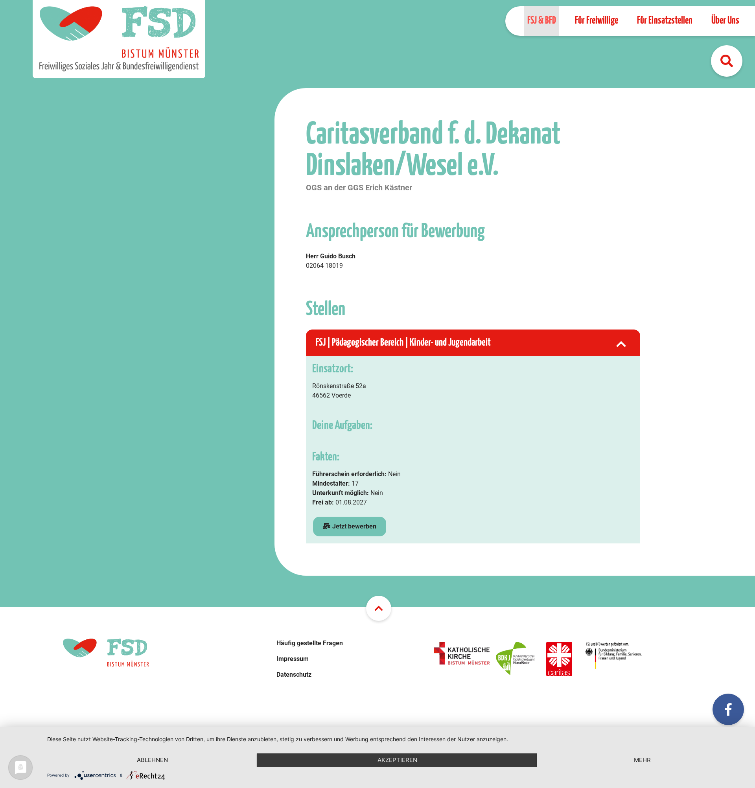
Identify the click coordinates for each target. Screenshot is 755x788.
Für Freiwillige (596, 21)
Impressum (292, 659)
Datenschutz (293, 674)
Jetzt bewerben (353, 526)
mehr (642, 760)
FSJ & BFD (541, 21)
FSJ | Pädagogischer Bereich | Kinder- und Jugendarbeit (403, 342)
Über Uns (725, 21)
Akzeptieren (397, 760)
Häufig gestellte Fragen (309, 643)
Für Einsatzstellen (664, 21)
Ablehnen (152, 760)
